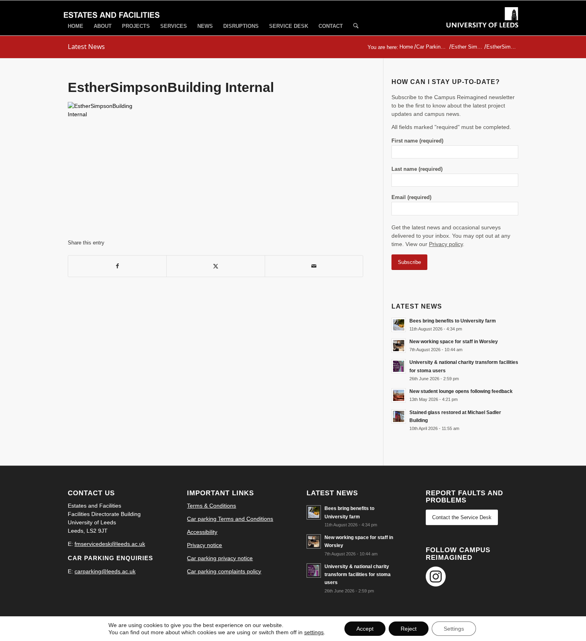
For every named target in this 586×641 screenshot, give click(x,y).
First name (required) (417, 141)
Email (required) (411, 197)
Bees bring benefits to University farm (452, 321)
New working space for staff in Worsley (453, 341)
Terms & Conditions (211, 505)
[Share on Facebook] (117, 266)
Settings (454, 628)
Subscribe (409, 262)
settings (314, 632)
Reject (409, 628)
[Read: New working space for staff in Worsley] (398, 345)
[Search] (356, 26)
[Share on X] (215, 266)
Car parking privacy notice (220, 558)
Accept (365, 628)
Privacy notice (204, 545)
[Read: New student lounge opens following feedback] (398, 395)
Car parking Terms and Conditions (230, 519)
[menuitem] (75, 26)
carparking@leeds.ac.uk (105, 571)
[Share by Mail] (314, 266)
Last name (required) (416, 169)
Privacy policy (446, 244)
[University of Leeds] (482, 24)
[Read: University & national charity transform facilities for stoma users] (398, 366)
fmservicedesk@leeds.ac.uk (110, 544)
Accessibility (202, 532)
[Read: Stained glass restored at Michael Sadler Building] (398, 416)
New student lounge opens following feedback (461, 391)
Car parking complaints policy (224, 571)
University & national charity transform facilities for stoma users (357, 574)
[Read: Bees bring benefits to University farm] (398, 325)
